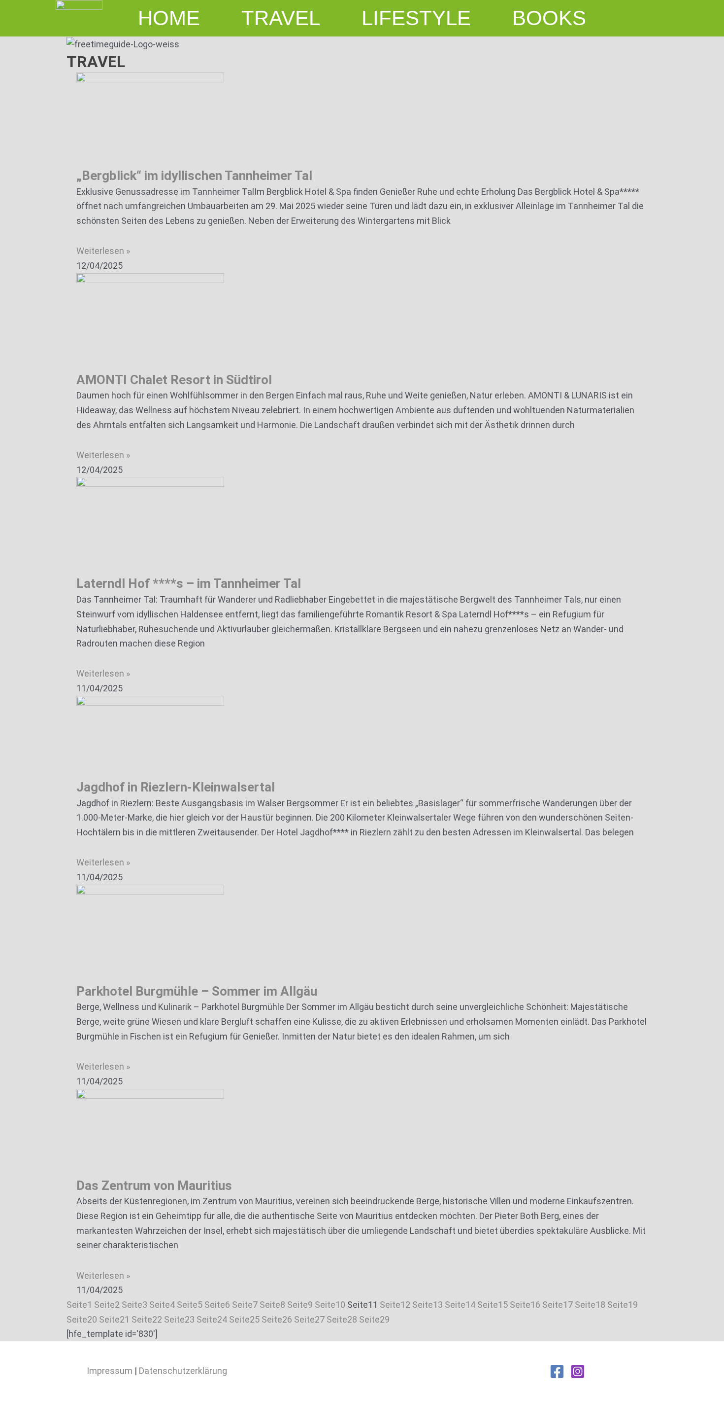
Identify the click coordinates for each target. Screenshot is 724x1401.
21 (114, 1319)
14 (460, 1304)
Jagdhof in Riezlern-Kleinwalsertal (175, 787)
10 (330, 1304)
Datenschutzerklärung (183, 1370)
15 (492, 1304)
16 (525, 1304)
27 (309, 1319)
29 (374, 1319)
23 (179, 1319)
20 (81, 1319)
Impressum (109, 1370)
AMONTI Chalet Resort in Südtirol (174, 379)
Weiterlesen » (103, 251)
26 (277, 1319)
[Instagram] (577, 1371)
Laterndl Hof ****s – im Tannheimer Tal (188, 583)
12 (395, 1304)
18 (590, 1304)
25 (244, 1319)
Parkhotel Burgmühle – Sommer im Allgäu (196, 991)
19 (622, 1304)
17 (557, 1304)
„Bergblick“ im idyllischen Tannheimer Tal (194, 175)
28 (342, 1319)
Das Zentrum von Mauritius (154, 1185)
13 (427, 1304)
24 (212, 1319)
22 (147, 1319)
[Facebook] (557, 1371)
